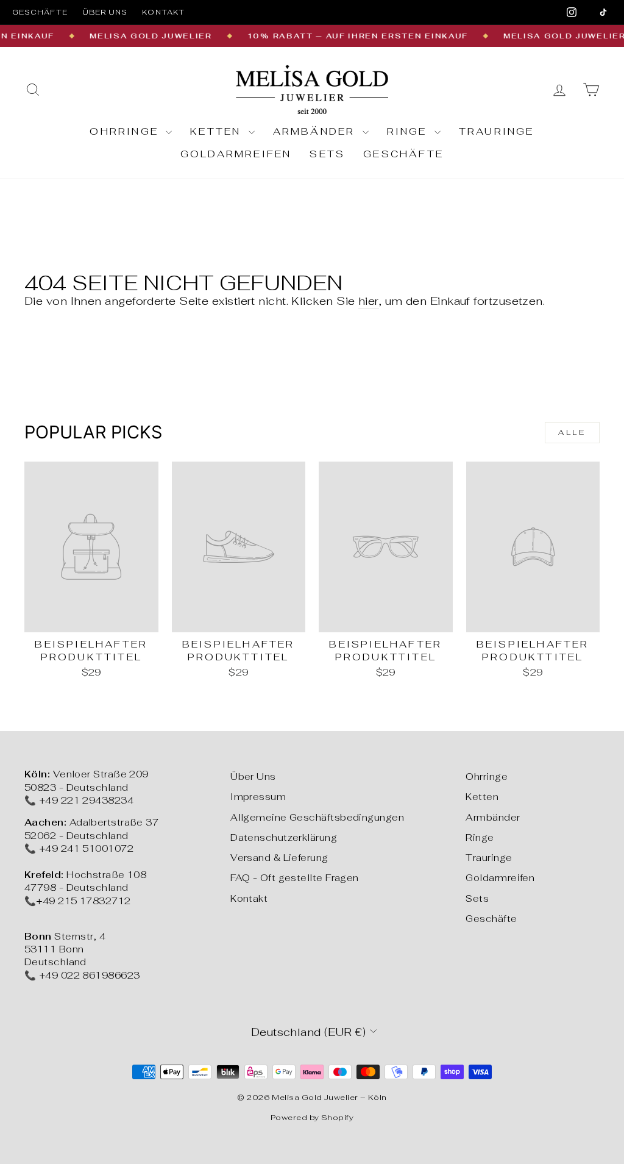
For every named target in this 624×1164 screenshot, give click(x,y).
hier (368, 301)
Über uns (105, 12)
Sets (327, 154)
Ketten (217, 131)
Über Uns (253, 776)
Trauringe (496, 131)
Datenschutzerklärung (283, 837)
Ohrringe (126, 131)
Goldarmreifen (236, 154)
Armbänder (316, 131)
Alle (572, 432)
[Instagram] (571, 12)
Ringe (409, 131)
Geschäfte (40, 12)
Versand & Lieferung (279, 857)
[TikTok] (603, 12)
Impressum (258, 796)
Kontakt (163, 12)
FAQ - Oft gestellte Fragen (294, 878)
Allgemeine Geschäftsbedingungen (317, 817)
